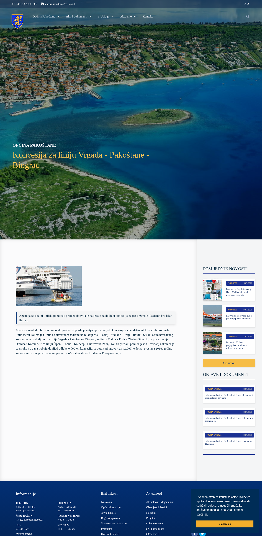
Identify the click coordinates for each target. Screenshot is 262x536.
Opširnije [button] (202, 514)
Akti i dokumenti (76, 16)
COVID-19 (152, 534)
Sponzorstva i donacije (114, 523)
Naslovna (106, 502)
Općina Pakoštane (44, 16)
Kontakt (148, 16)
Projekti (150, 518)
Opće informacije (110, 507)
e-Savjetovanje (154, 523)
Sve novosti (229, 363)
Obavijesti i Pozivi (156, 507)
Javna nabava (108, 512)
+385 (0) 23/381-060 (26, 4)
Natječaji (151, 512)
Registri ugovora (110, 518)
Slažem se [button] (225, 523)
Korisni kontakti (110, 534)
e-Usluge (103, 16)
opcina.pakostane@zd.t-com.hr (60, 4)
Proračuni (106, 528)
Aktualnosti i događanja (159, 502)
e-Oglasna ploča (155, 528)
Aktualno (126, 16)
